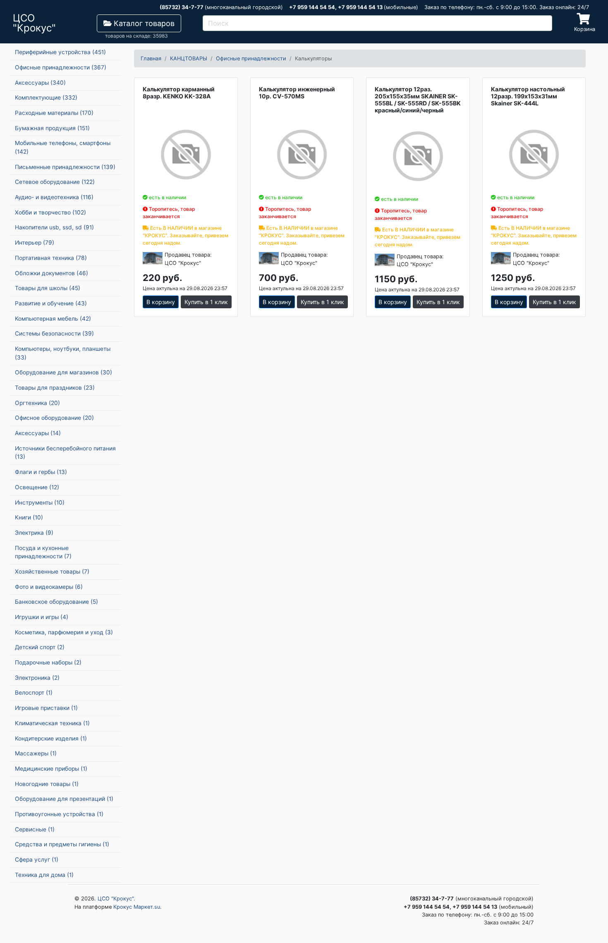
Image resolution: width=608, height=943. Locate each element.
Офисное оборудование (54, 417)
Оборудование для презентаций (64, 798)
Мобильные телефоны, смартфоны (62, 147)
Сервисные (35, 829)
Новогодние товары (47, 784)
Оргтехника (37, 403)
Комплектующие (46, 97)
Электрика (34, 532)
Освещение (37, 487)
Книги (29, 517)
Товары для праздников (55, 387)
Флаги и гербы (41, 472)
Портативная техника (51, 258)
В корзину (160, 301)
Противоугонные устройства (59, 814)
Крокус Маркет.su (136, 907)
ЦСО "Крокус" (116, 898)
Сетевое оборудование (55, 182)
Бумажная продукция (52, 128)
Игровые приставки (46, 708)
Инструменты (40, 502)
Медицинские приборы (51, 768)
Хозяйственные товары (52, 571)
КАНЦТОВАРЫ (188, 58)
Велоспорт (34, 692)
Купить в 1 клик (206, 301)
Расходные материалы (54, 113)
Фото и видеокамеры (49, 586)
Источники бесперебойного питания (65, 452)
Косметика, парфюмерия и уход (64, 632)
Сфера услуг (36, 859)
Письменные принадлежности (65, 167)
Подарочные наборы (48, 662)
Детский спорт (40, 647)
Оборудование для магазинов (63, 372)
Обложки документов (51, 273)
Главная (151, 58)
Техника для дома (44, 875)
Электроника (37, 677)
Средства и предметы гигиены (62, 844)
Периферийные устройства (60, 52)
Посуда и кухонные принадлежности (43, 552)
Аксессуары (40, 82)
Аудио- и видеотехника (54, 197)
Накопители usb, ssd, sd (54, 227)
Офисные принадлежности (60, 67)
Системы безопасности (54, 333)
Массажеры (36, 753)
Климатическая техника (52, 723)
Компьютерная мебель (53, 318)
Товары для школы (47, 288)
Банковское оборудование (56, 601)
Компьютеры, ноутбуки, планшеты (62, 353)
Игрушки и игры (41, 617)
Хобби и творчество (50, 212)
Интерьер (34, 242)
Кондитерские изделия (51, 738)
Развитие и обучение (51, 303)
